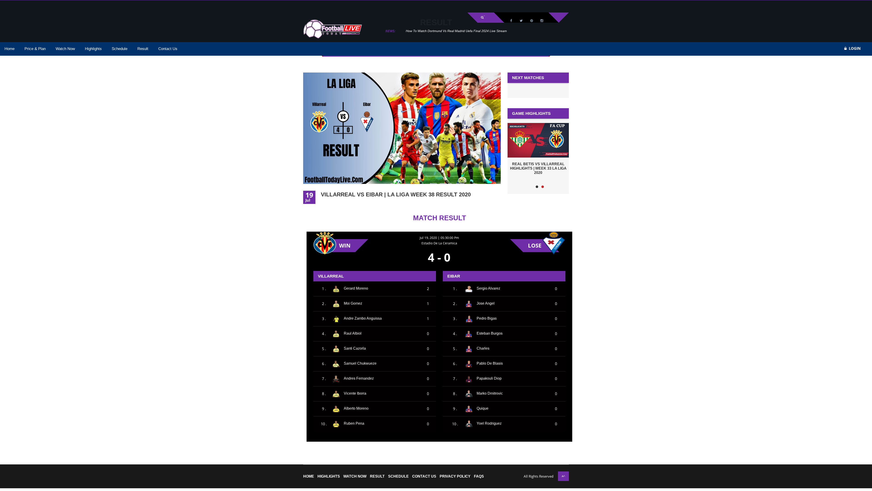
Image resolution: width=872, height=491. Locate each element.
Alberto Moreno (356, 408)
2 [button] (542, 186)
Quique (482, 408)
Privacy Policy (455, 476)
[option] (538, 149)
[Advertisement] (57, 6)
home (308, 476)
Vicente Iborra (355, 393)
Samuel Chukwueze (360, 363)
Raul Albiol (353, 333)
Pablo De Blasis (490, 363)
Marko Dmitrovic (490, 393)
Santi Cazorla (355, 348)
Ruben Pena (354, 423)
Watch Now (355, 476)
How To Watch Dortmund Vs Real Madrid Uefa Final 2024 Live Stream (448, 31)
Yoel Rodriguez (489, 423)
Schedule (398, 476)
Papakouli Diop (489, 378)
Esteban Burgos (490, 333)
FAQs (479, 476)
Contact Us (424, 476)
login (855, 48)
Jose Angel (486, 303)
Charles (483, 348)
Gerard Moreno (356, 288)
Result (377, 476)
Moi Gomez (353, 303)
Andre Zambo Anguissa (363, 318)
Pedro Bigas (487, 318)
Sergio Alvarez (488, 288)
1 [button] (537, 186)
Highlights (328, 476)
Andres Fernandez (359, 378)
